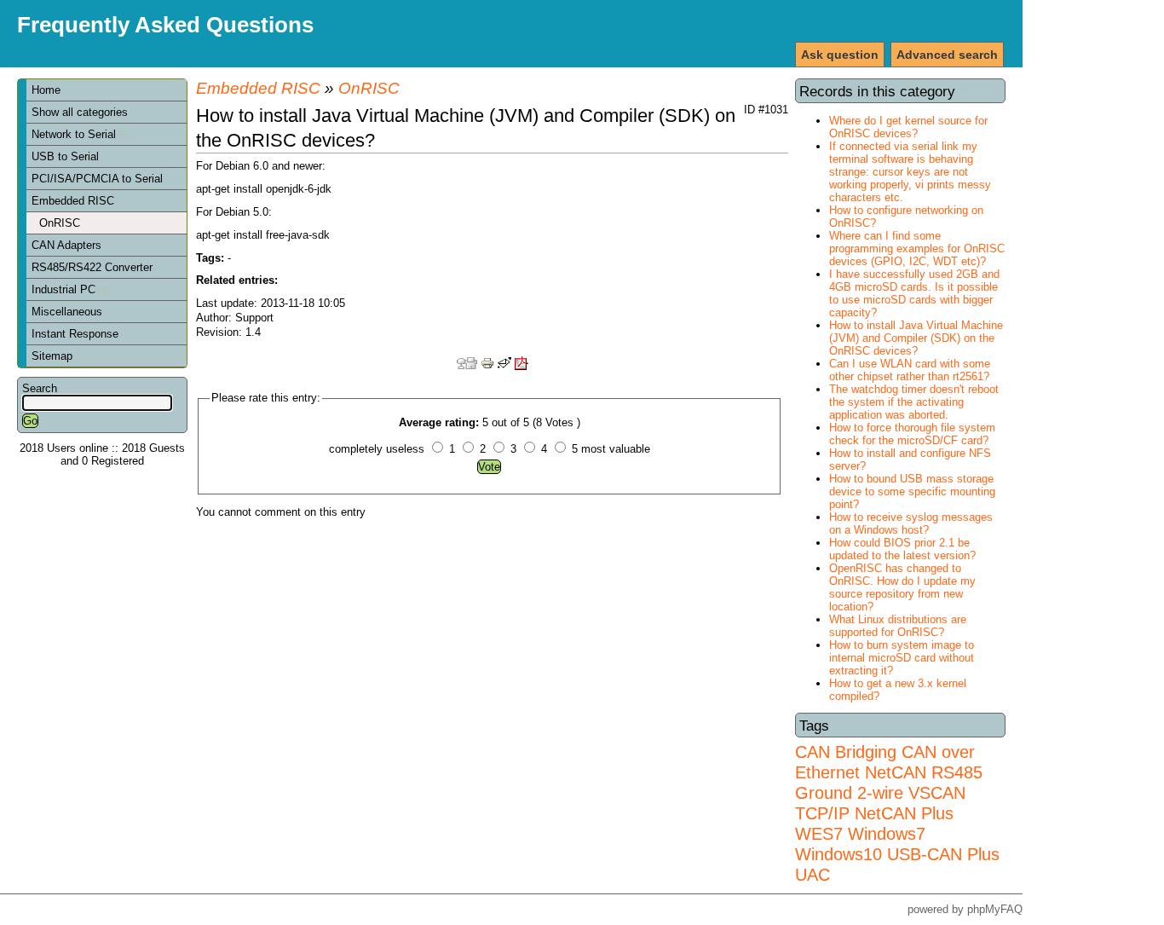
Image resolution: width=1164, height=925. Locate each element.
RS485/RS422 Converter (92, 267)
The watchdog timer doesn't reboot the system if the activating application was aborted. (914, 402)
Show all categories (80, 112)
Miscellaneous (67, 311)
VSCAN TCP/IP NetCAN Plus (880, 803)
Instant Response (75, 333)
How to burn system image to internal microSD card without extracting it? (901, 658)
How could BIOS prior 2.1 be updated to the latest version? (902, 549)
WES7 (819, 833)
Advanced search (947, 54)
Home (46, 90)
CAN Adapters (66, 245)
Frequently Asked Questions (165, 25)
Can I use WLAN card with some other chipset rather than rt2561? (909, 370)
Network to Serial (75, 134)
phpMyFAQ (995, 909)
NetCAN (895, 772)
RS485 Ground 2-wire (888, 782)
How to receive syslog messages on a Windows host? (911, 523)
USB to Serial (65, 156)
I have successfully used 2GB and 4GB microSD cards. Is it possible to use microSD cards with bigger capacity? (914, 293)
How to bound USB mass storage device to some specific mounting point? (912, 491)
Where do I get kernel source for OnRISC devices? (908, 127)
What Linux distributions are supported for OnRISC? (897, 626)
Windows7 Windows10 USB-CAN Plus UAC (897, 854)
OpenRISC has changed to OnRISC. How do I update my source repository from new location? (902, 587)
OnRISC (59, 223)
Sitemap (52, 356)
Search (39, 388)
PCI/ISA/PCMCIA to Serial (97, 178)
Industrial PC (65, 289)
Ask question (840, 54)
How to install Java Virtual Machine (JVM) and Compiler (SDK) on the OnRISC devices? (916, 338)
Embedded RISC (73, 200)
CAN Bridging (845, 751)
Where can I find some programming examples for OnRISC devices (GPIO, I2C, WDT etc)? (917, 248)
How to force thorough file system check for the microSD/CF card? (912, 434)
